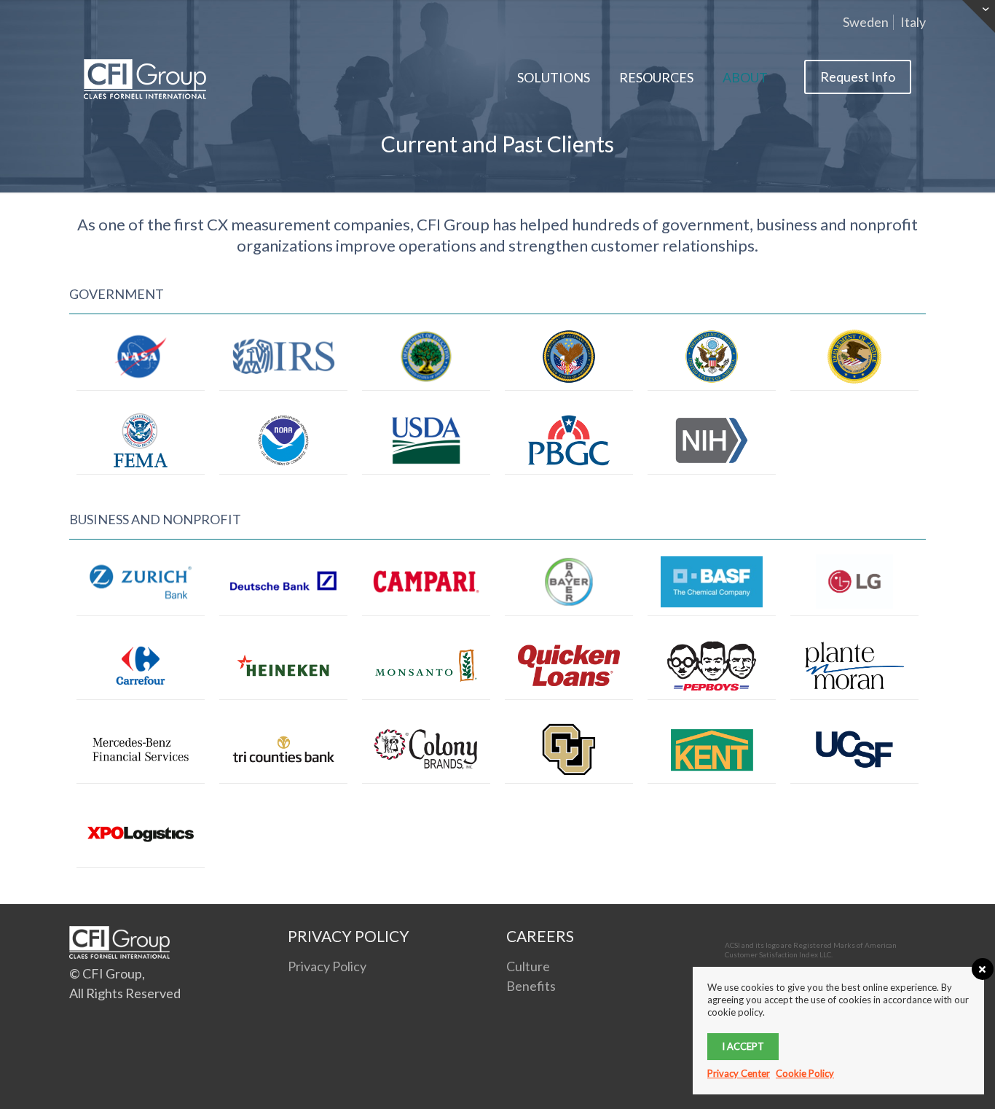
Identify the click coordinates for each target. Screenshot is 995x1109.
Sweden (866, 22)
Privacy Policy (327, 966)
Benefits (531, 986)
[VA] (569, 356)
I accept (743, 1046)
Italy (913, 22)
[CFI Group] (145, 77)
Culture (528, 966)
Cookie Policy (805, 1073)
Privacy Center (738, 1073)
